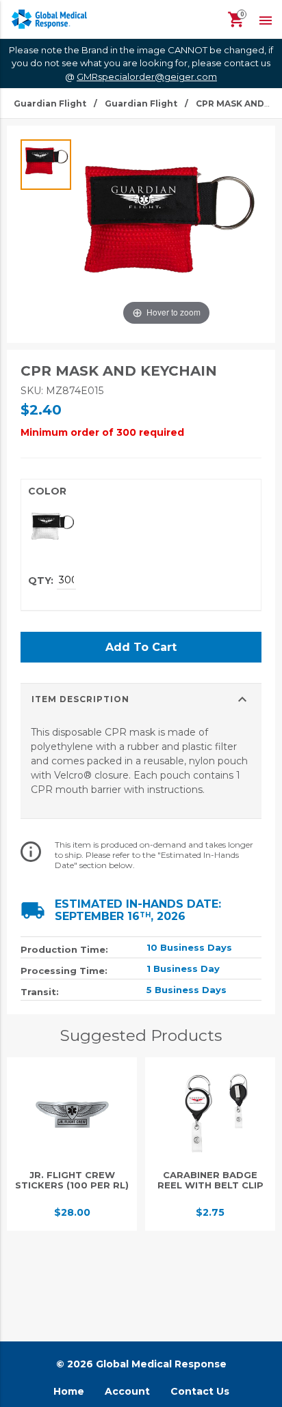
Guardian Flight (50, 103)
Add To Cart (141, 647)
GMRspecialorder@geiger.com (147, 76)
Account (127, 1391)
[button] (265, 18)
